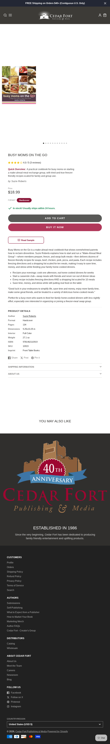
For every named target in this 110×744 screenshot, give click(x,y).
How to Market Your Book (20, 617)
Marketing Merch (15, 621)
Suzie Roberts (18, 181)
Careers (11, 670)
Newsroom (12, 675)
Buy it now (55, 227)
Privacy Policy (14, 581)
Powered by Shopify (57, 731)
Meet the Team (14, 666)
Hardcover (24, 200)
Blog (9, 679)
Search (10, 590)
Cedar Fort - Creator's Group (21, 630)
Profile (10, 562)
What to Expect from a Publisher (23, 612)
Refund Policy (14, 576)
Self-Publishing (14, 607)
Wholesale (12, 648)
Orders (10, 567)
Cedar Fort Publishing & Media (31, 731)
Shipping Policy (15, 572)
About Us (11, 661)
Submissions (13, 603)
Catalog (11, 643)
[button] (43, 143)
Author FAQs (13, 626)
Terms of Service (15, 585)
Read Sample (27, 240)
